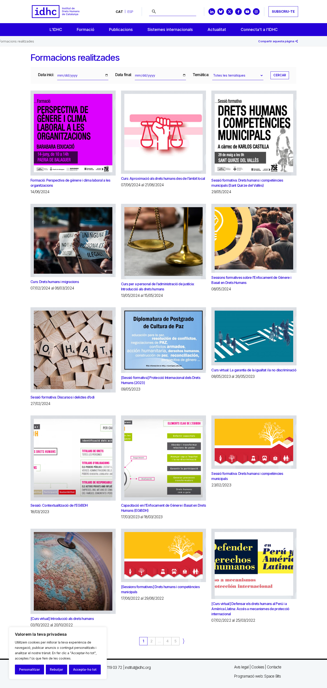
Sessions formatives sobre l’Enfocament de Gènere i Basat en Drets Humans (251, 280)
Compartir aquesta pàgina (276, 41)
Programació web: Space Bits (257, 676)
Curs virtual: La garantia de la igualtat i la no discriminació (253, 370)
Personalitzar (29, 669)
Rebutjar (56, 669)
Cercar (279, 75)
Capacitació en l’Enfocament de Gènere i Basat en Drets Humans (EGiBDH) (163, 508)
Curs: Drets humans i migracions (54, 281)
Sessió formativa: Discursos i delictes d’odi (62, 397)
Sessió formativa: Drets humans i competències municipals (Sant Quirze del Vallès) (247, 183)
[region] (58, 653)
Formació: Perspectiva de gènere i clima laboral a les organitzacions (70, 183)
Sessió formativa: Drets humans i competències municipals (247, 476)
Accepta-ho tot (85, 669)
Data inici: (46, 75)
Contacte (274, 667)
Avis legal (241, 667)
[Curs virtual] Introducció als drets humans (62, 618)
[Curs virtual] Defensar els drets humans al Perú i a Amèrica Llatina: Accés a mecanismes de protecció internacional (250, 608)
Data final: (123, 75)
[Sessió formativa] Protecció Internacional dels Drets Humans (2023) (160, 380)
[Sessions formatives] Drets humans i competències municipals (160, 589)
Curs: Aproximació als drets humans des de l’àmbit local (163, 178)
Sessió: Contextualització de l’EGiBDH (59, 505)
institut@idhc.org (138, 667)
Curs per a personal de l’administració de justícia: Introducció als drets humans (157, 286)
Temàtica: (201, 75)
